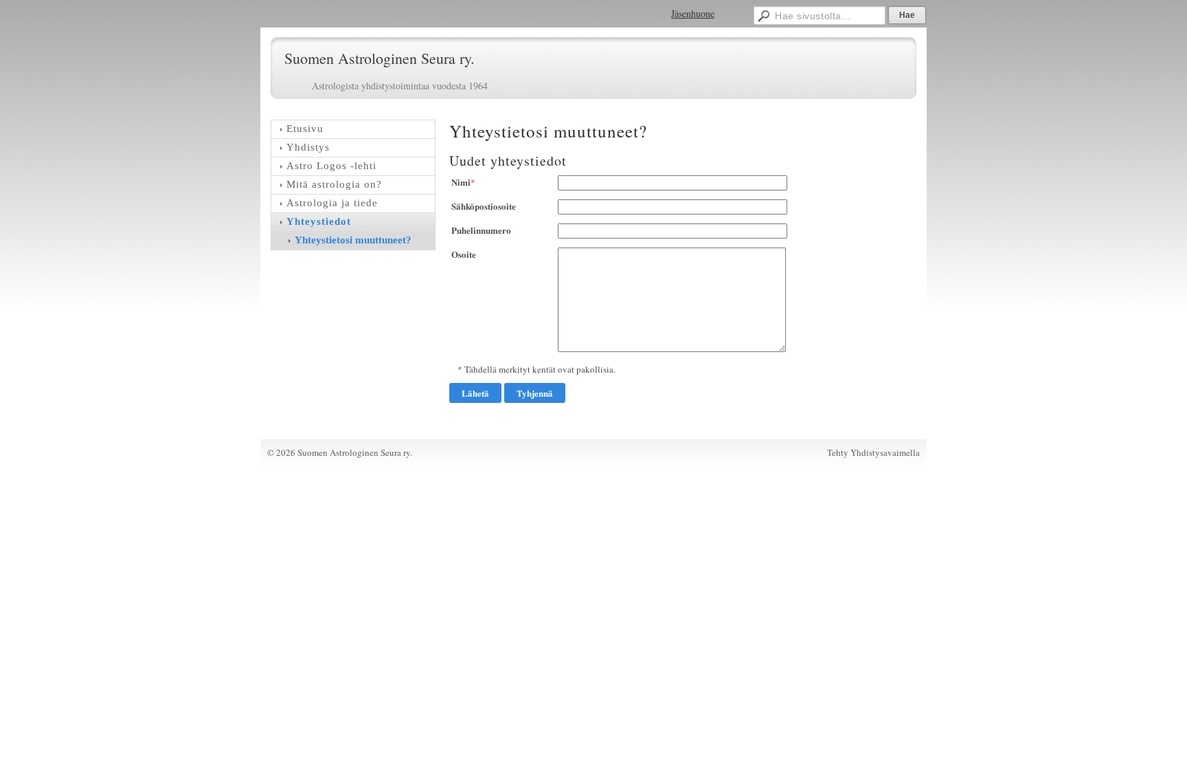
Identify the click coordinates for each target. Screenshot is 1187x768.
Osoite (463, 254)
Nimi (461, 181)
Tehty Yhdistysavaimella (873, 452)
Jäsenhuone (692, 13)
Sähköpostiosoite (483, 205)
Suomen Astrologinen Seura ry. (379, 58)
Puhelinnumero (481, 230)
